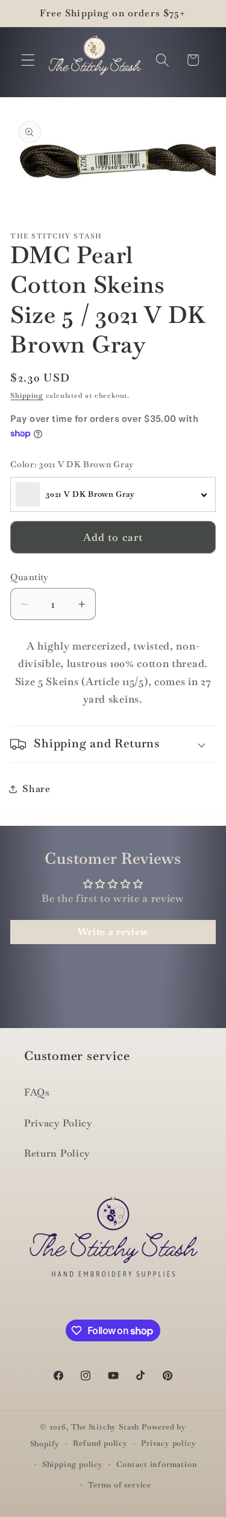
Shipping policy (72, 1464)
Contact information (156, 1464)
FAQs (37, 1092)
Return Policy (57, 1153)
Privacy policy (168, 1443)
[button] (28, 60)
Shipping (26, 395)
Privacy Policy (58, 1123)
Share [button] (36, 788)
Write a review (113, 931)
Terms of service (119, 1485)
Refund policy (100, 1443)
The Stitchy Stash (105, 1427)
